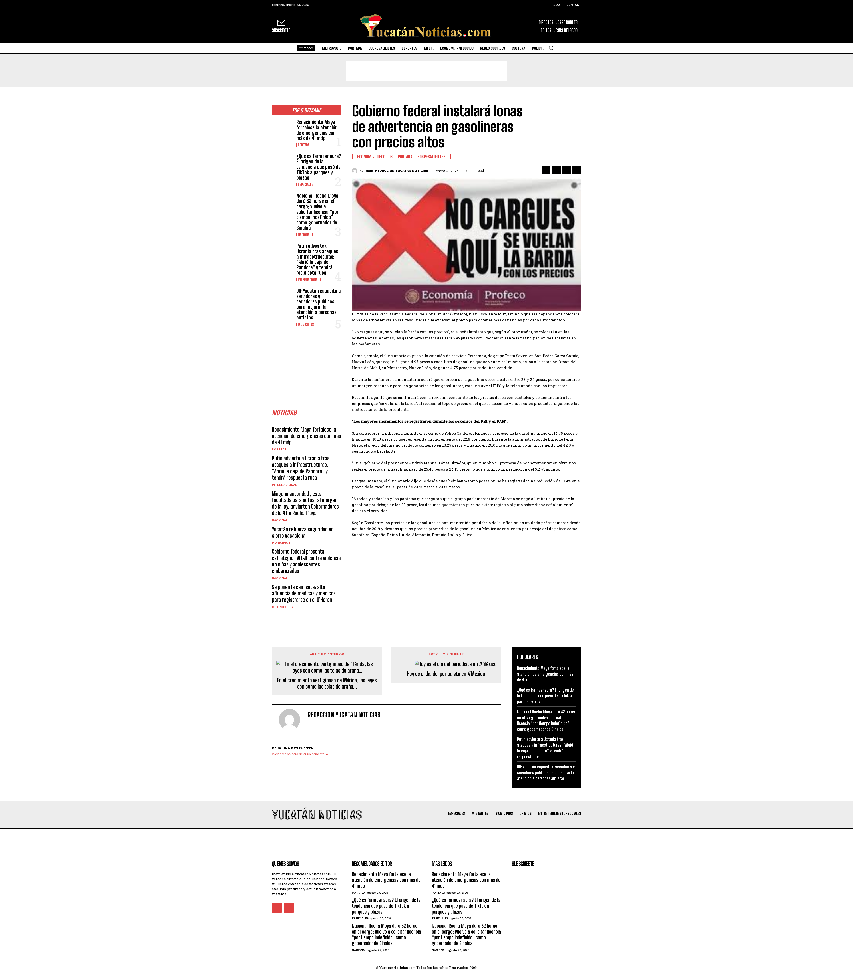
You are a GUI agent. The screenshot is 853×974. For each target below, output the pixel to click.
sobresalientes (431, 156)
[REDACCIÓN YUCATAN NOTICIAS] (356, 171)
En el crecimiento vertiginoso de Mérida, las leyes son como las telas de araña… (327, 683)
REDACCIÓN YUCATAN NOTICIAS (401, 171)
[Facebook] (546, 170)
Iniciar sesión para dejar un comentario (300, 754)
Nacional (304, 234)
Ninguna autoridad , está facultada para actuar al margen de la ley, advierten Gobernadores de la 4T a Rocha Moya (305, 503)
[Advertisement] (426, 71)
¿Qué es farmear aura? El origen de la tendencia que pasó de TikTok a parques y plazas (318, 167)
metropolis (282, 606)
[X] (556, 170)
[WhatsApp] (576, 170)
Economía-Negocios (375, 156)
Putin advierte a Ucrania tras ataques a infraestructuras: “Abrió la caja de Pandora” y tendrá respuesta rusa (317, 259)
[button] (551, 48)
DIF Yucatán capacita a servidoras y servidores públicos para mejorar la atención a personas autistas (318, 304)
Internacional (308, 279)
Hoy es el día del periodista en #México (446, 674)
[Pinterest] (566, 170)
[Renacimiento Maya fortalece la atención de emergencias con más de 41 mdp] (282, 128)
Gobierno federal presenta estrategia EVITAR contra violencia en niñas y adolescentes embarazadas (306, 561)
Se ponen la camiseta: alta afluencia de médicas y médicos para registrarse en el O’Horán (304, 593)
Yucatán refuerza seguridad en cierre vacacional (303, 532)
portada (303, 145)
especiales (305, 184)
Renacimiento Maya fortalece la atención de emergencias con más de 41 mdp (317, 130)
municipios (306, 324)
